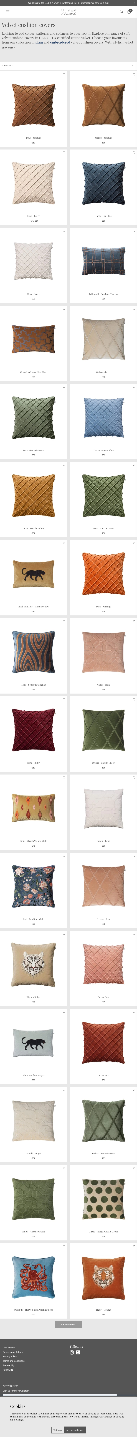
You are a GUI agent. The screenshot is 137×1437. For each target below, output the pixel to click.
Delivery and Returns (13, 1352)
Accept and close (75, 1429)
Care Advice (9, 1347)
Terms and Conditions (14, 1361)
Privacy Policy (10, 1356)
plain (39, 42)
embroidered (60, 42)
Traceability (8, 1365)
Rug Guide (8, 1369)
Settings (57, 1430)
